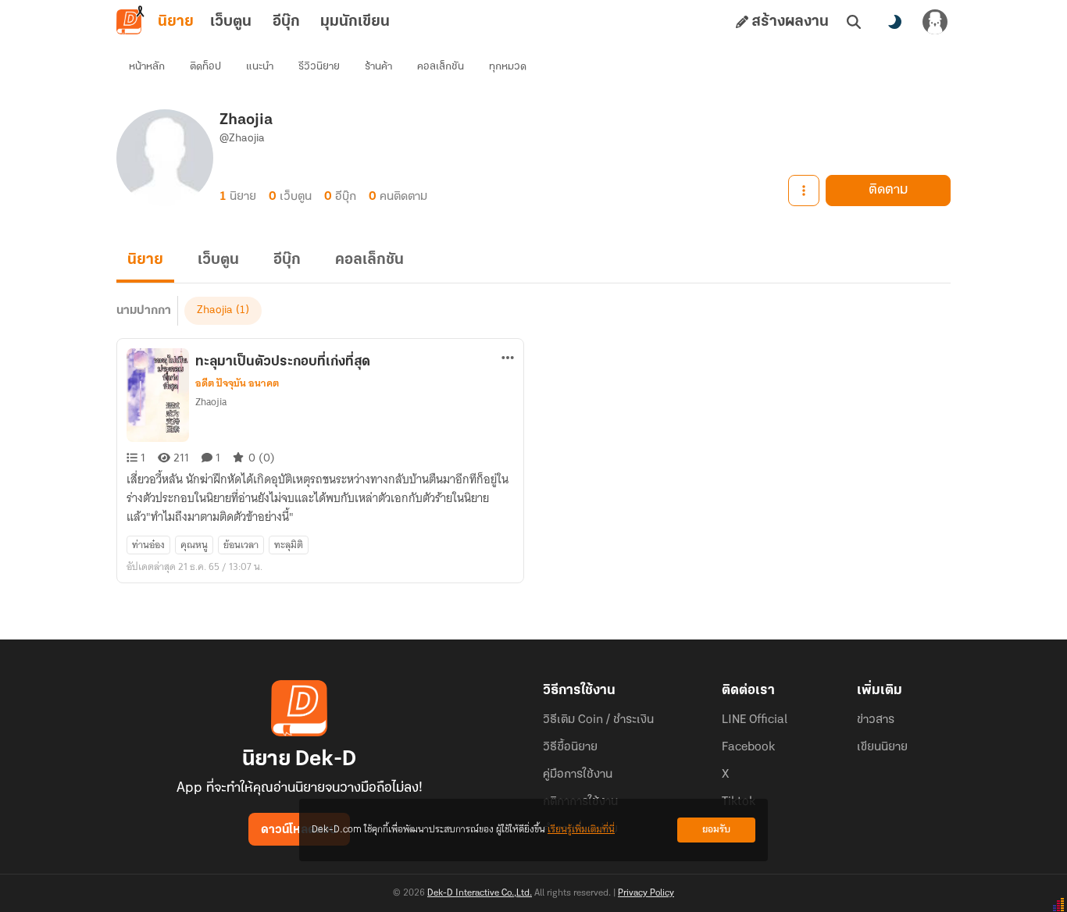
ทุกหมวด (507, 67)
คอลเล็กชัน (440, 67)
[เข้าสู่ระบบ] (935, 21)
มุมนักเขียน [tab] (355, 22)
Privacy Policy (646, 893)
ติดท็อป (205, 67)
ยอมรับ (716, 830)
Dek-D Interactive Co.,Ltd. (479, 893)
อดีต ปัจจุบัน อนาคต (237, 383)
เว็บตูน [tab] (231, 22)
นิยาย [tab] (176, 22)
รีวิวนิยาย (319, 67)
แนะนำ (259, 67)
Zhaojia (215, 310)
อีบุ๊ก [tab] (286, 22)
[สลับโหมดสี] (894, 21)
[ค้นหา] (853, 21)
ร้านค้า (378, 67)
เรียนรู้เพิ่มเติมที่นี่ (581, 830)
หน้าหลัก (147, 67)
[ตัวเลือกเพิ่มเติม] (803, 190)
